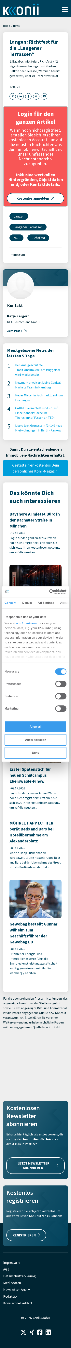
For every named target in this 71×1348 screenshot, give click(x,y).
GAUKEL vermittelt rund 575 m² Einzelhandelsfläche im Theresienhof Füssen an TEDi (36, 413)
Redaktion (11, 1296)
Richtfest (38, 237)
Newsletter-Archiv (16, 1289)
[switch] (60, 684)
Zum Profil (14, 331)
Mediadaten (12, 1282)
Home (6, 25)
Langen (18, 216)
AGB (6, 1269)
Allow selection (35, 739)
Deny (35, 752)
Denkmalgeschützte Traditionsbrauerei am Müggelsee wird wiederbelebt (38, 369)
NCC (16, 237)
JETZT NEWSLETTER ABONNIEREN (34, 1165)
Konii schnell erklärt (17, 1303)
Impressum (17, 255)
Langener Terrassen (28, 227)
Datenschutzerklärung (19, 1276)
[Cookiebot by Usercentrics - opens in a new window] (50, 591)
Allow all (35, 726)
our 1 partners (26, 623)
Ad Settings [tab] (46, 602)
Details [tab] (27, 602)
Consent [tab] (10, 602)
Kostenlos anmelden (33, 198)
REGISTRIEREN (24, 1235)
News (16, 25)
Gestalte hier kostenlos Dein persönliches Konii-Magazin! (35, 468)
